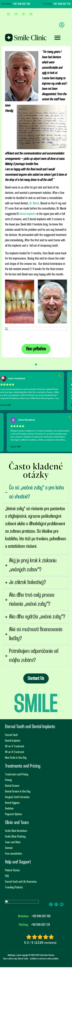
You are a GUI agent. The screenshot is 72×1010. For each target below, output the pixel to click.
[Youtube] (61, 904)
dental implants (27, 214)
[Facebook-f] (51, 904)
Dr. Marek (34, 203)
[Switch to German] (23, 14)
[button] (57, 38)
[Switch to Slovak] (8, 14)
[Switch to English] (16, 14)
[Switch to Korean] (31, 14)
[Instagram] (56, 904)
